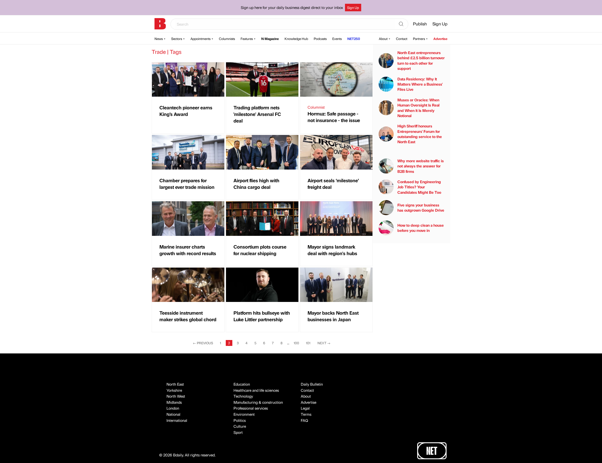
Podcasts (320, 38)
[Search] (401, 24)
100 (296, 343)
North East (175, 384)
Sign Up (353, 7)
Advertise (440, 38)
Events (337, 38)
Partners (419, 38)
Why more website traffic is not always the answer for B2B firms (420, 166)
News (158, 38)
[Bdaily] (160, 23)
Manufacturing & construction (258, 402)
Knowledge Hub (296, 38)
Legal (305, 408)
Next (323, 343)
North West (175, 396)
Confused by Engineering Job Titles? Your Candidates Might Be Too (419, 187)
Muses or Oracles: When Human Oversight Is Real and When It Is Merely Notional (418, 107)
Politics (240, 420)
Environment (244, 414)
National (173, 414)
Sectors (176, 38)
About (383, 38)
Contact (401, 38)
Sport (238, 432)
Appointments (200, 38)
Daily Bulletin (312, 384)
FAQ (304, 420)
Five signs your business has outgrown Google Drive (420, 207)
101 (308, 343)
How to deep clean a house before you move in (420, 228)
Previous (203, 343)
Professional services (251, 408)
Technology (243, 396)
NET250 (353, 38)
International (176, 420)
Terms (306, 414)
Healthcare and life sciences (256, 390)
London (172, 408)
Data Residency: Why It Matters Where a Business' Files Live (420, 84)
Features (247, 38)
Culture (240, 426)
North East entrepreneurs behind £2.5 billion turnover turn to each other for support (421, 60)
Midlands (174, 402)
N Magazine (270, 38)
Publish (420, 23)
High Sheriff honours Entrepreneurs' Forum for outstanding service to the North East (419, 133)
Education (242, 384)
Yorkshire (174, 390)
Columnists (227, 38)
